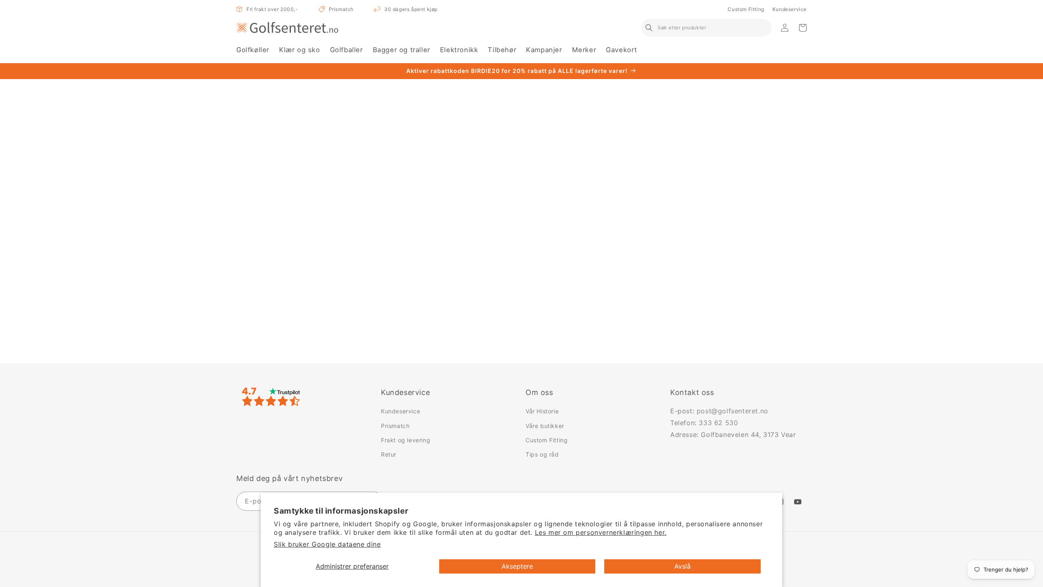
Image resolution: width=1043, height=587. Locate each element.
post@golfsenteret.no (732, 411)
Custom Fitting (746, 9)
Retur (388, 454)
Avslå (682, 566)
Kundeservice (789, 9)
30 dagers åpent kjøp (411, 9)
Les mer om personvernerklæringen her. (601, 532)
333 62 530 (718, 423)
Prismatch (341, 9)
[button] (252, 50)
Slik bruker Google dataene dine (327, 544)
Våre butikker (545, 425)
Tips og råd (542, 454)
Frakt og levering (405, 440)
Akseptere (517, 566)
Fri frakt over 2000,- (272, 9)
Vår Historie (542, 411)
